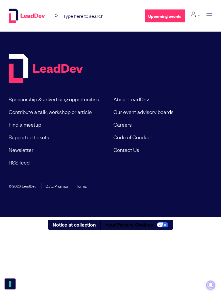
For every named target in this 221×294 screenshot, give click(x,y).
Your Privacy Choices (129, 225)
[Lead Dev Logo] (27, 16)
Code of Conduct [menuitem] (132, 137)
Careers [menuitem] (122, 124)
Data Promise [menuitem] (56, 186)
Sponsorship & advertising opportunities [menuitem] (54, 99)
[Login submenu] (195, 14)
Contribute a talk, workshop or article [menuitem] (50, 111)
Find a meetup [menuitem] (25, 124)
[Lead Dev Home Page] (46, 69)
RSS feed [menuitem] (19, 162)
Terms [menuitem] (81, 186)
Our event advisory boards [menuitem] (143, 111)
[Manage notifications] (210, 285)
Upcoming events (164, 16)
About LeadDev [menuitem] (131, 99)
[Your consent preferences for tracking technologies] (10, 283)
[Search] (56, 16)
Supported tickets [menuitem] (29, 137)
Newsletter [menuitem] (21, 149)
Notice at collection (74, 225)
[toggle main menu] (209, 15)
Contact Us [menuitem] (126, 149)
